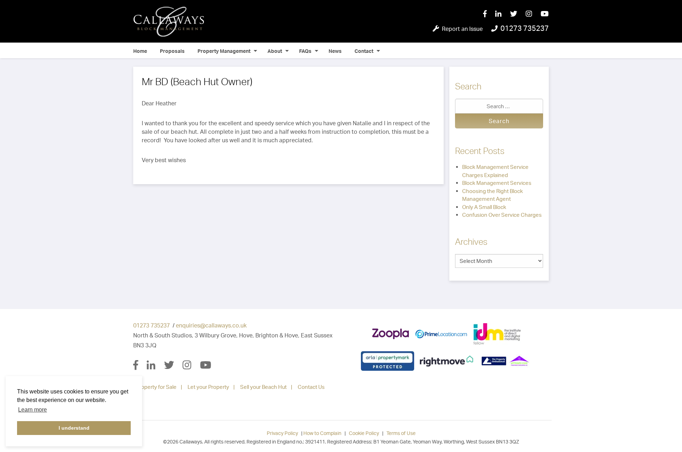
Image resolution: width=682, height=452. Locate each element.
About (274, 51)
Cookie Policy (364, 433)
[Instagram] (533, 14)
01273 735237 (151, 325)
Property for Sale (156, 387)
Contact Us (311, 387)
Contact (363, 51)
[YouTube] (545, 14)
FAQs (305, 51)
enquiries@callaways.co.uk (211, 325)
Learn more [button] (32, 410)
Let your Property (208, 387)
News (335, 51)
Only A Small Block (484, 207)
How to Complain (322, 433)
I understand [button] (74, 428)
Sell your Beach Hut (263, 387)
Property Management (223, 51)
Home (140, 51)
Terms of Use (401, 433)
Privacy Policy (282, 433)
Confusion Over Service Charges (502, 214)
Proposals (172, 51)
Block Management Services (496, 183)
